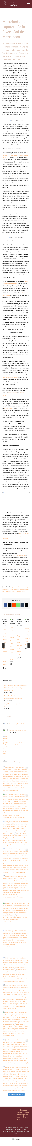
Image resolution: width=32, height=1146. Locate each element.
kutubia (11, 589)
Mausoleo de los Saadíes (10, 377)
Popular (9, 716)
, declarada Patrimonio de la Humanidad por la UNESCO (15, 155)
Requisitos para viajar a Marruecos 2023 (19, 645)
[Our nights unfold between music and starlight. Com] (16, 915)
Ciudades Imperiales (17, 588)
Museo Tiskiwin (8, 408)
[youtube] (8, 1110)
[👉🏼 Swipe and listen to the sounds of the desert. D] (16, 1051)
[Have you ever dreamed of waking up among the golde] (16, 833)
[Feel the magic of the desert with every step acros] (16, 942)
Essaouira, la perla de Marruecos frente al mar (27, 635)
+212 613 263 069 (8, 1132)
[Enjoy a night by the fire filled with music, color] (16, 888)
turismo (13, 591)
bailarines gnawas (16, 176)
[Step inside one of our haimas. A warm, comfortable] (16, 779)
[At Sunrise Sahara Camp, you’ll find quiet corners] (16, 860)
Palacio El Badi (12, 393)
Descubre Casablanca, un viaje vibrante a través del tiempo (12, 643)
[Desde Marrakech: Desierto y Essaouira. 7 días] (5, 737)
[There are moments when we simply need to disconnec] (16, 806)
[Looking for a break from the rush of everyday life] (16, 1079)
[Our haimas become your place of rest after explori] (16, 1024)
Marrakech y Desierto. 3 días (18, 724)
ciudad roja (8, 588)
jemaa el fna (26, 588)
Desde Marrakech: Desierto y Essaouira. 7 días (18, 744)
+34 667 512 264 (19, 1132)
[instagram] (11, 1110)
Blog (17, 586)
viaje (20, 586)
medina (27, 589)
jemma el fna (5, 589)
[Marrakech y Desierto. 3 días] (5, 724)
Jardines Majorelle (19, 555)
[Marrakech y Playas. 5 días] (5, 730)
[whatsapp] (3, 1113)
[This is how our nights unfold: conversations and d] (16, 997)
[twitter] (5, 1110)
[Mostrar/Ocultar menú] (28, 4)
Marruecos (22, 589)
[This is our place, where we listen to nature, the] (16, 970)
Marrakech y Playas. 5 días (17, 730)
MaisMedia (23, 1129)
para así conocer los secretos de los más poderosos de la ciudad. (15, 536)
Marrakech (16, 589)
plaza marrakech (6, 591)
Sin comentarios (20, 591)
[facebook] (3, 1110)
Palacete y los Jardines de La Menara (14, 567)
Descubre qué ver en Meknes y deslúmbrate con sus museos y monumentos (15, 688)
